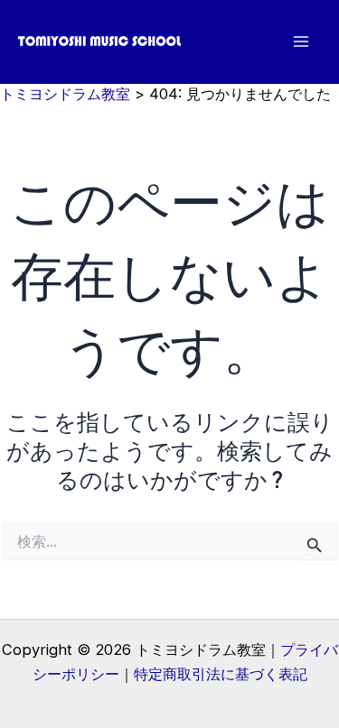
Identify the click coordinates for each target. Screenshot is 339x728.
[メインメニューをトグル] (300, 42)
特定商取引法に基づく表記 (220, 674)
